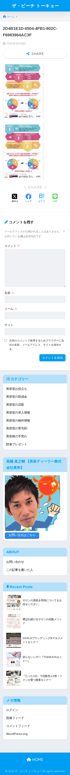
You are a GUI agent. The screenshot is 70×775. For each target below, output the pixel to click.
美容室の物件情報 (18, 420)
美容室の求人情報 (18, 412)
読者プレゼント (16, 444)
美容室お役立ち (16, 388)
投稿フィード (15, 718)
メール (10, 308)
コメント (12, 245)
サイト (8, 325)
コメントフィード (18, 726)
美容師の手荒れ (16, 436)
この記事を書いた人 (19, 569)
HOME (37, 759)
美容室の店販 (15, 404)
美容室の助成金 (16, 396)
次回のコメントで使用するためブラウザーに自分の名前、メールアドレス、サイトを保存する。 (36, 345)
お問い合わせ (15, 561)
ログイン (12, 710)
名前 (9, 292)
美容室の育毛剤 (16, 428)
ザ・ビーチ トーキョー (35, 5)
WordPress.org (17, 733)
